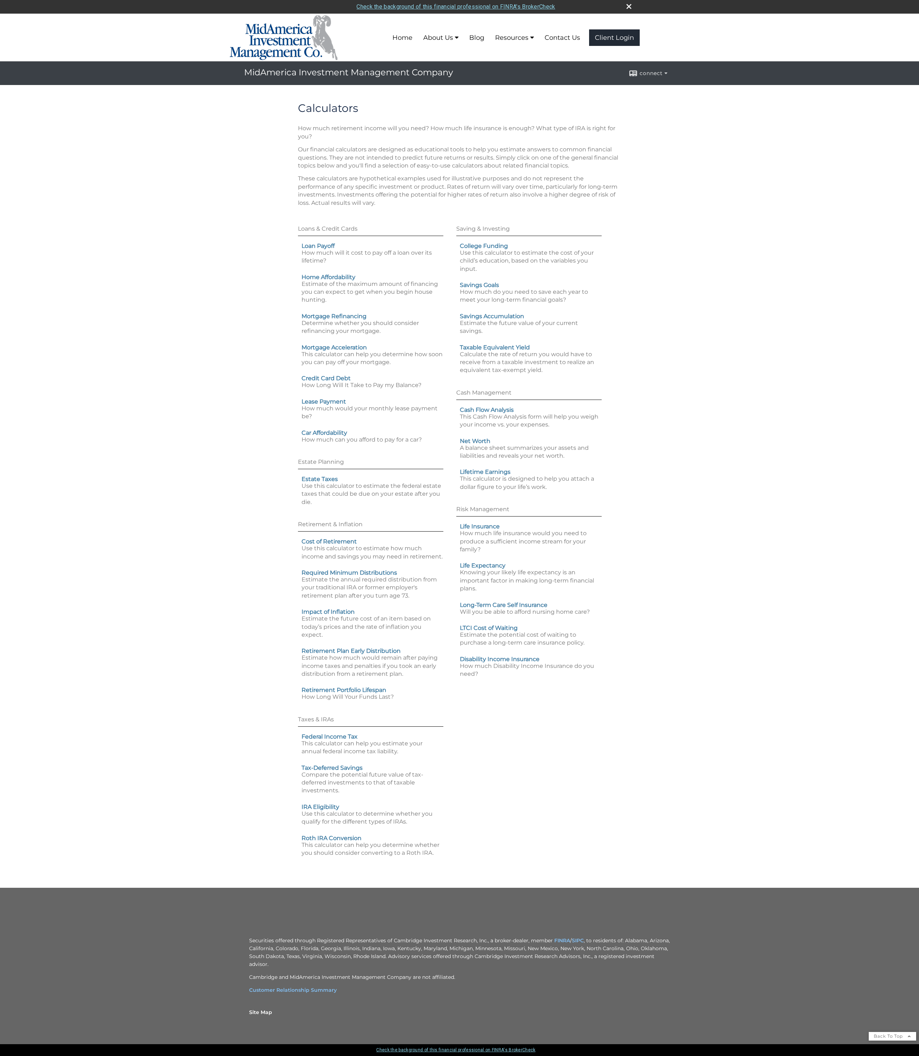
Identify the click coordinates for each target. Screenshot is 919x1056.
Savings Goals (479, 285)
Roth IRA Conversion (331, 838)
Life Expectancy (482, 565)
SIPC (578, 940)
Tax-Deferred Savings (332, 767)
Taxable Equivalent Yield (495, 347)
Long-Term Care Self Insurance (503, 605)
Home (402, 38)
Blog (476, 38)
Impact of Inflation (328, 611)
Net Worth (475, 441)
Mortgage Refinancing (334, 316)
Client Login (614, 38)
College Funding (484, 245)
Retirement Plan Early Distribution (351, 650)
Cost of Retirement (329, 541)
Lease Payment (324, 401)
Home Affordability (328, 277)
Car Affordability (324, 432)
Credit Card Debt (326, 378)
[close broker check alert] (629, 6)
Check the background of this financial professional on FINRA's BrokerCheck (455, 6)
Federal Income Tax (330, 736)
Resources (511, 38)
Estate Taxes (320, 479)
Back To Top (889, 1036)
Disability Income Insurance (500, 659)
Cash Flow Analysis (487, 409)
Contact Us (562, 38)
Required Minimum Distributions (349, 572)
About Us (438, 38)
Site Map (260, 1012)
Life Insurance (480, 526)
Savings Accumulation (492, 316)
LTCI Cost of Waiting (489, 627)
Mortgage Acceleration (334, 347)
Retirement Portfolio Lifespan (344, 690)
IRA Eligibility (320, 806)
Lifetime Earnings (485, 471)
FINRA (562, 940)
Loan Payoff (318, 245)
